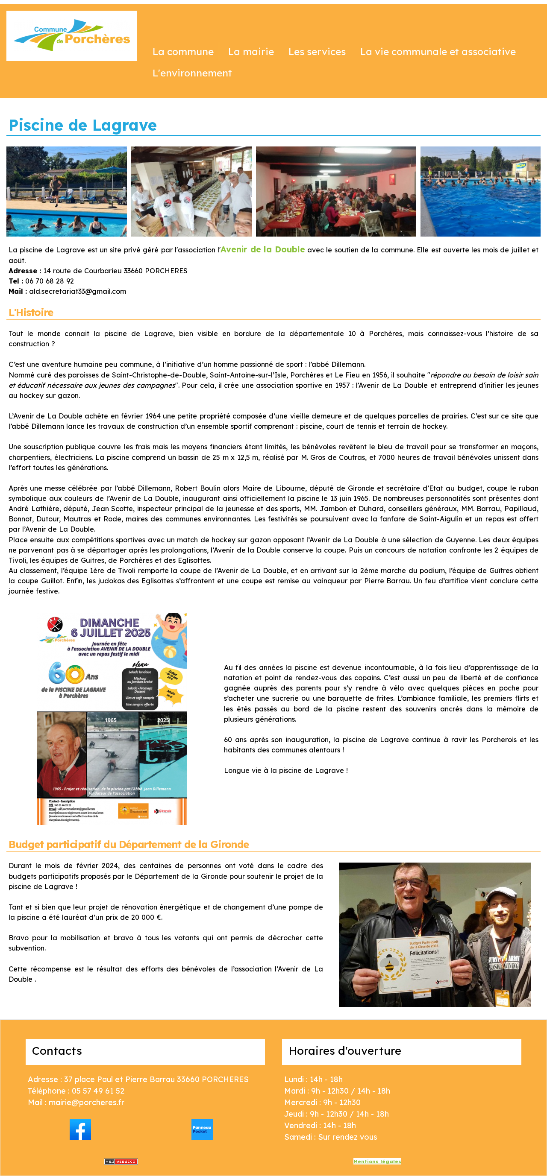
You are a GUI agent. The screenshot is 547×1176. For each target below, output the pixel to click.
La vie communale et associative (438, 51)
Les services (317, 51)
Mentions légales (377, 1161)
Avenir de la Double (263, 249)
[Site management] (121, 1161)
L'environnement (192, 73)
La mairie (251, 51)
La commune (183, 51)
